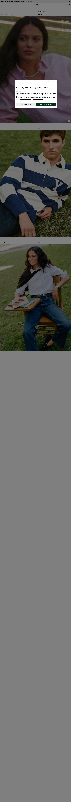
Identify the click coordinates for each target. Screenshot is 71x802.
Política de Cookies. (38, 99)
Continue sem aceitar (51, 82)
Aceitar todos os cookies (46, 104)
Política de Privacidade (25, 99)
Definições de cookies (26, 104)
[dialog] (36, 94)
